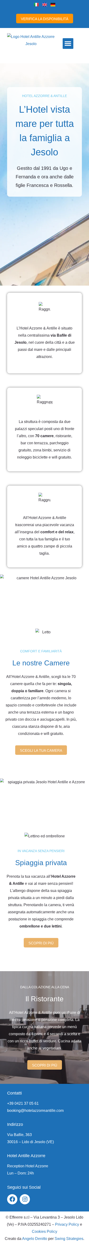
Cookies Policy (44, 1231)
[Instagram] (25, 1199)
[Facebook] (12, 1199)
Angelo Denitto (34, 1239)
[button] (68, 43)
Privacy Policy (67, 1224)
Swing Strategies (69, 1239)
